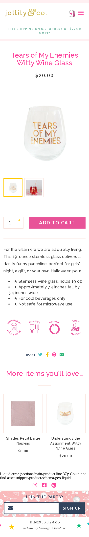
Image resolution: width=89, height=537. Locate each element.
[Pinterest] (53, 485)
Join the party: (44, 496)
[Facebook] (44, 485)
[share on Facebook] (47, 354)
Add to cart (57, 222)
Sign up (72, 508)
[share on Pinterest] (54, 354)
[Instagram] (35, 485)
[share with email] (62, 354)
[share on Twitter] (40, 354)
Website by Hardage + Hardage (44, 528)
